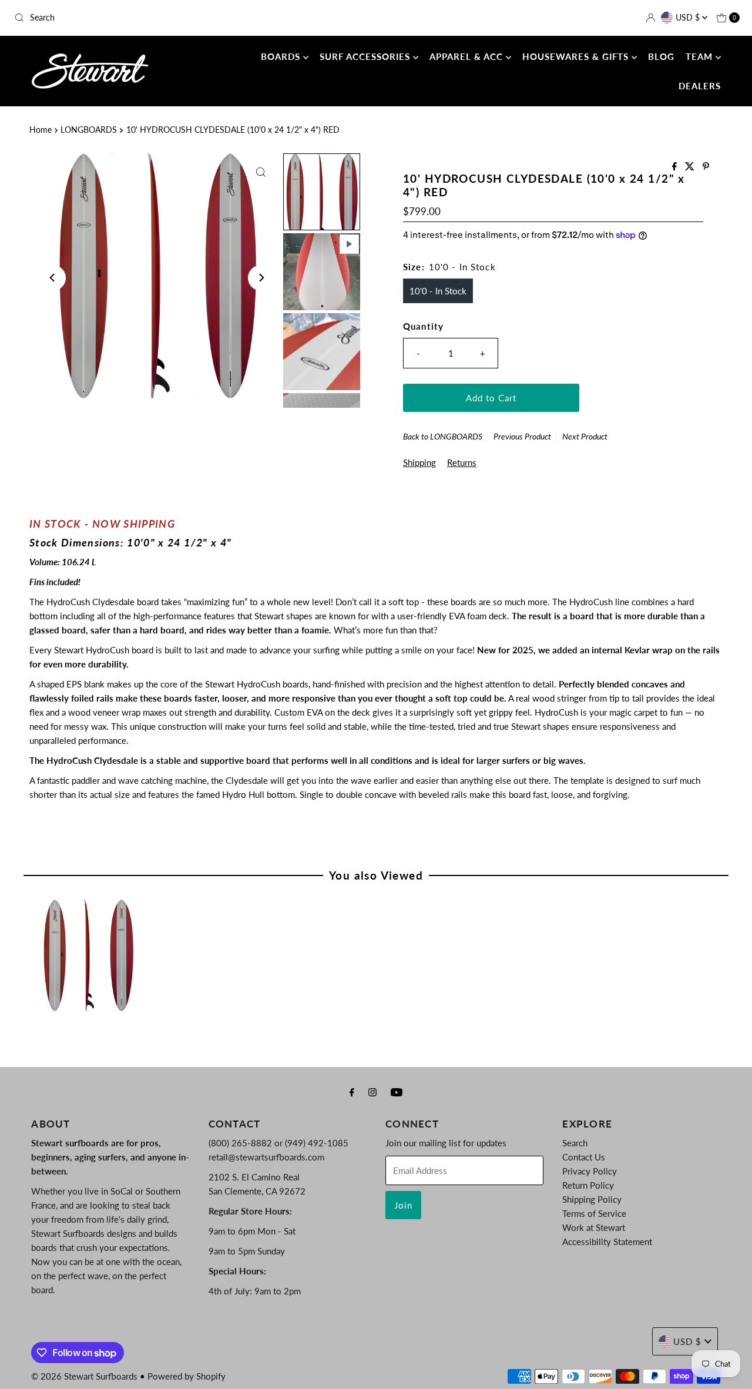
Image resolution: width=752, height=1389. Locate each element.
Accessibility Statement (607, 1241)
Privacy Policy (589, 1171)
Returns (461, 462)
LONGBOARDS (89, 130)
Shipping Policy (592, 1199)
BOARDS (282, 56)
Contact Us (583, 1157)
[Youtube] (396, 1092)
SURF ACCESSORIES (366, 56)
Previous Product (522, 436)
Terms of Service (594, 1213)
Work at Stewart (593, 1227)
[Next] (261, 278)
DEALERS (700, 85)
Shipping (419, 462)
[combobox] (128, 17)
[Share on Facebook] (675, 166)
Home (40, 130)
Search (575, 1143)
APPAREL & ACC (467, 56)
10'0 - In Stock (437, 291)
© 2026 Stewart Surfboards (84, 1376)
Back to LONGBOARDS (442, 436)
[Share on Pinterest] (706, 166)
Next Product (584, 436)
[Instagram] (372, 1092)
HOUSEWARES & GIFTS (577, 56)
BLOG (661, 56)
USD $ (689, 17)
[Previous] (53, 278)
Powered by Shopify (186, 1376)
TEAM (701, 56)
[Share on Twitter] (691, 166)
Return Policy (588, 1185)
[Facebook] (352, 1092)
